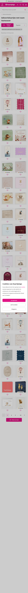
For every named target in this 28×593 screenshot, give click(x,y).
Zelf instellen (14, 305)
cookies (23, 287)
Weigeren (14, 309)
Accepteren (14, 300)
